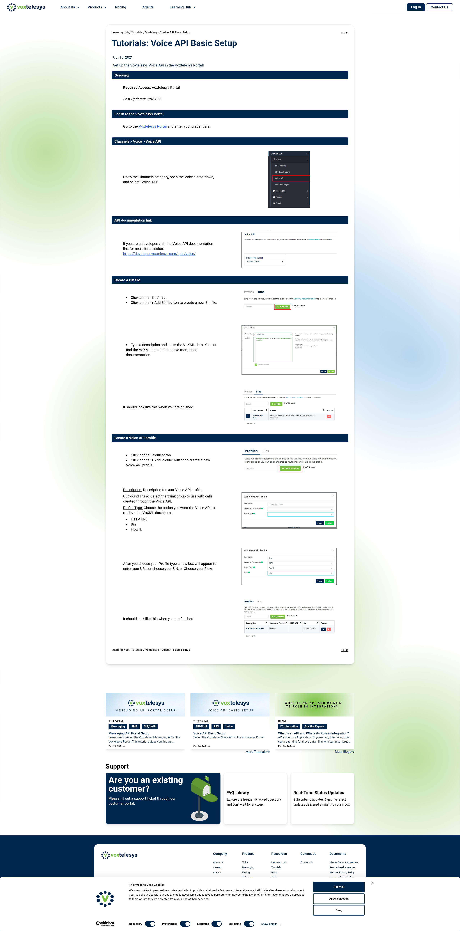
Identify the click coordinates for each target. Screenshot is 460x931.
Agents (217, 872)
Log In (416, 7)
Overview (121, 75)
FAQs (344, 33)
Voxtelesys (152, 32)
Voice (245, 862)
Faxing (246, 872)
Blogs (274, 872)
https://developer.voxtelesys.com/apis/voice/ (159, 254)
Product (248, 854)
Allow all (339, 886)
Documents (338, 854)
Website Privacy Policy (342, 872)
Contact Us (439, 7)
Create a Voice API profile (135, 438)
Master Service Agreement (344, 862)
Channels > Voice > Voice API (137, 141)
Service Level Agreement (343, 867)
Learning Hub (120, 32)
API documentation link (133, 220)
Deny (339, 910)
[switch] (185, 924)
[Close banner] (372, 883)
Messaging (248, 867)
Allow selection (339, 898)
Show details (269, 923)
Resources (279, 854)
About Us (218, 862)
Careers (217, 867)
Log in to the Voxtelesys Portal (139, 114)
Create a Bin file (127, 280)
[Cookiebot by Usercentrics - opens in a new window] (105, 924)
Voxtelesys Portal (153, 126)
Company (220, 854)
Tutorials (136, 32)
